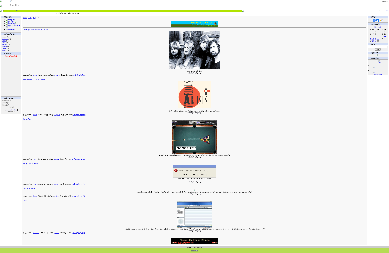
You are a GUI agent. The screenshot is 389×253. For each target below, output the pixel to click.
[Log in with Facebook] (377, 20)
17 (380, 36)
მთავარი (11, 20)
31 (380, 41)
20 (370, 39)
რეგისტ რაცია (12, 10)
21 (373, 39)
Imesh (25, 200)
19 (385, 36)
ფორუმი (11, 21)
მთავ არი (5, 10)
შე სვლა (18, 10)
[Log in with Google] (381, 20)
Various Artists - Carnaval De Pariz (34, 79)
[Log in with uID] (374, 20)
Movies (4, 44)
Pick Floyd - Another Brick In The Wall (35, 29)
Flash (3, 43)
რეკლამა (11, 29)
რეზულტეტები (9, 109)
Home (25, 18)
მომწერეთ (11, 24)
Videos (4, 50)
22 (375, 39)
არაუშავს (6, 103)
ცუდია (6, 105)
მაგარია (6, 102)
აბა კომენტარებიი (30, 163)
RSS (387, 10)
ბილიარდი (27, 119)
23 (378, 39)
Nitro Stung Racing (29, 188)
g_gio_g (57, 75)
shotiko (56, 159)
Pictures (4, 46)
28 (373, 41)
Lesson (4, 48)
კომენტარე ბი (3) (78, 184)
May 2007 (377, 27)
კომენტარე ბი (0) (79, 75)
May (34, 18)
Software (5, 39)
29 (375, 41)
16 (378, 36)
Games (4, 37)
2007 (30, 18)
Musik (4, 41)
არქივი (15, 109)
